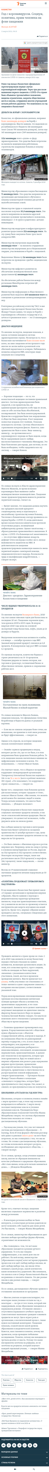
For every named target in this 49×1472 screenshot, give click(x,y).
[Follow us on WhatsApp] (24, 1445)
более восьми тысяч (36, 341)
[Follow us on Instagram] (9, 1445)
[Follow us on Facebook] (14, 1445)
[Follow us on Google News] (30, 1445)
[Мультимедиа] (15, 1469)
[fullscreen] (45, 478)
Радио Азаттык (12, 461)
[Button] (42, 36)
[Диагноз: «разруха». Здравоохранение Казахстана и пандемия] (24, 578)
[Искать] (33, 1469)
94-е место (15, 778)
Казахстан (6, 10)
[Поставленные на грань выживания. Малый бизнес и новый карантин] (24, 687)
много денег (28, 1136)
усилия (4, 982)
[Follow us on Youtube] (3, 1445)
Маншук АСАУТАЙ (9, 27)
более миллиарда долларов (13, 121)
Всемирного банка (30, 615)
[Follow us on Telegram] (19, 1445)
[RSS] (35, 1445)
